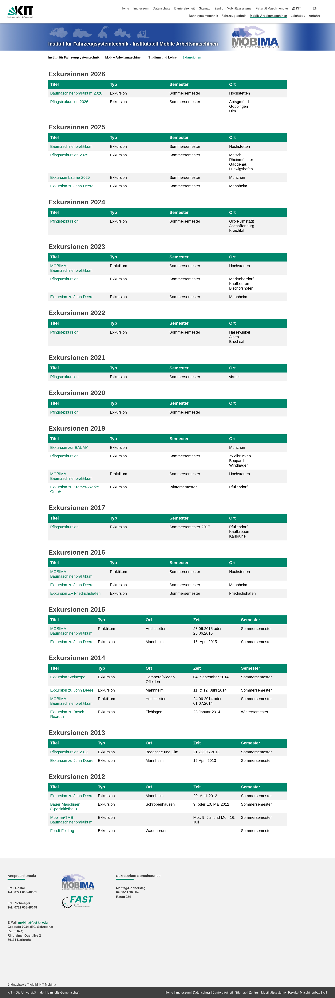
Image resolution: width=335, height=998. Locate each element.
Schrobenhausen (161, 804)
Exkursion (118, 93)
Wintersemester (183, 487)
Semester (179, 84)
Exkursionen (191, 57)
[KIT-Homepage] (20, 12)
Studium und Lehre (162, 57)
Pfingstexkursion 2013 (69, 752)
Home (125, 8)
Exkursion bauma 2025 (70, 177)
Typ (113, 84)
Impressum (141, 8)
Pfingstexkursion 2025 (69, 155)
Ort (232, 84)
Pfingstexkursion (64, 221)
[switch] (326, 8)
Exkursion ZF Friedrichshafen (75, 593)
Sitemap (204, 8)
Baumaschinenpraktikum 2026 (76, 93)
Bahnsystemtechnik (203, 15)
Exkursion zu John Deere (71, 186)
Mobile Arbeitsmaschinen (268, 15)
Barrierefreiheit (184, 8)
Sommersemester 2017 (189, 527)
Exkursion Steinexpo (67, 677)
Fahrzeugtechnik (234, 15)
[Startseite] (326, 16)
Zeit (197, 619)
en (315, 8)
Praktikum (118, 266)
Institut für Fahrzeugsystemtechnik (73, 57)
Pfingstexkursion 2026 (69, 102)
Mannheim (155, 760)
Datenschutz (161, 8)
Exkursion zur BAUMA (69, 447)
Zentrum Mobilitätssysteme (233, 8)
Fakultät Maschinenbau (272, 8)
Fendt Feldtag (62, 831)
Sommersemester (184, 93)
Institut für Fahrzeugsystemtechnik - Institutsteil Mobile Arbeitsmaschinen (133, 43)
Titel (54, 84)
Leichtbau (298, 15)
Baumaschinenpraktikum (71, 146)
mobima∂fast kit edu (33, 922)
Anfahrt (314, 15)
